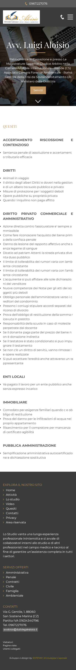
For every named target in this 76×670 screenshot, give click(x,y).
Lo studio (13, 499)
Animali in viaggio (16, 178)
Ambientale (14, 595)
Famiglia (12, 591)
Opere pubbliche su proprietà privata (30, 196)
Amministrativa (17, 572)
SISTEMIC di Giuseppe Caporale (49, 658)
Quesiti (11, 508)
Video (10, 504)
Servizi (38, 90)
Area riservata (16, 522)
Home (10, 490)
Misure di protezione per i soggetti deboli (33, 191)
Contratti (12, 582)
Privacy (11, 518)
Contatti (12, 513)
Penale (11, 577)
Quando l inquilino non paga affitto (28, 200)
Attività (11, 495)
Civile (10, 586)
